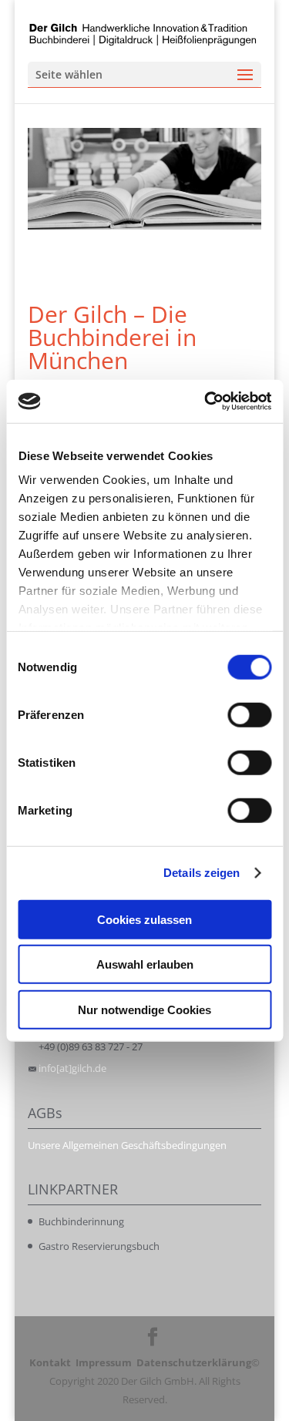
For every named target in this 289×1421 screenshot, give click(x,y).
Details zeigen (201, 872)
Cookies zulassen (144, 918)
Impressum (104, 1362)
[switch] (249, 714)
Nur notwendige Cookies (144, 1009)
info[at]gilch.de (72, 1068)
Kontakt (50, 1362)
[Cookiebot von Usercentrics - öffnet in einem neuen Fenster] (205, 401)
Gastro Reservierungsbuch (99, 1246)
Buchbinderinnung (81, 1221)
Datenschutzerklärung (193, 1362)
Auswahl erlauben (144, 964)
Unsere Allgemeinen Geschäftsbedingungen (127, 1145)
